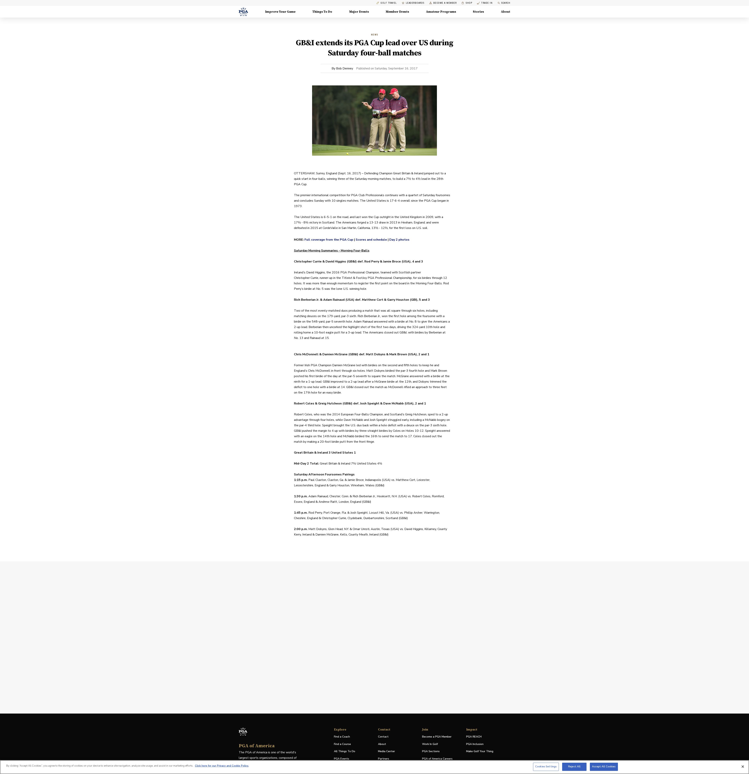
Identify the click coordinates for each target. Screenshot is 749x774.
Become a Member (445, 3)
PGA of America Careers (437, 759)
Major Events (359, 12)
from (329, 240)
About (505, 12)
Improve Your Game (280, 12)
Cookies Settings (546, 766)
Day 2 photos (399, 240)
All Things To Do (344, 751)
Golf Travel (389, 3)
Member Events (397, 12)
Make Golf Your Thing (479, 751)
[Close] (742, 766)
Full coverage (315, 240)
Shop (466, 3)
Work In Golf (430, 744)
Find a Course (342, 744)
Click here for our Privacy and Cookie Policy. (222, 766)
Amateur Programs (441, 12)
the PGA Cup (343, 240)
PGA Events (341, 759)
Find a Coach (342, 737)
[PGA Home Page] (243, 12)
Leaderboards (415, 3)
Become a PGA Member (437, 737)
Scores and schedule (371, 240)
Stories (478, 12)
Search (505, 3)
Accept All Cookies (604, 766)
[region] (374, 767)
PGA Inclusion (475, 744)
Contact (383, 737)
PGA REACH (474, 737)
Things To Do (322, 12)
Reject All (574, 766)
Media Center (386, 751)
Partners (383, 759)
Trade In (485, 3)
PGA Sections (431, 751)
